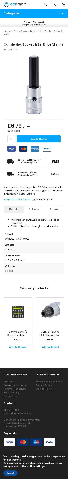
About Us (9, 381)
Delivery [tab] (34, 209)
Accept (10, 473)
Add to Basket (39, 139)
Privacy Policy (44, 385)
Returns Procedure (15, 389)
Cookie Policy (44, 389)
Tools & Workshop (24, 31)
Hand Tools (44, 31)
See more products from (17, 199)
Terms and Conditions (49, 381)
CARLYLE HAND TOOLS (42, 199)
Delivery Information (15, 385)
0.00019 (9, 271)
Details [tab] (13, 209)
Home (7, 31)
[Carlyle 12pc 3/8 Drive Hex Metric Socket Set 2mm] (18, 312)
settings (40, 466)
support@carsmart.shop (18, 413)
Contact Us (10, 396)
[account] (54, 4)
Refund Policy (11, 392)
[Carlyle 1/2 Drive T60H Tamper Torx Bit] (50, 312)
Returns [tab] (54, 209)
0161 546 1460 (11, 410)
